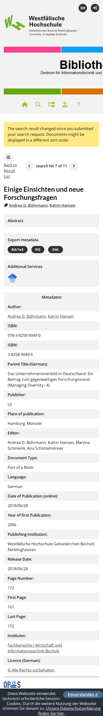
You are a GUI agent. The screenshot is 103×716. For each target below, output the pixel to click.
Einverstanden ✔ (83, 694)
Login (95, 8)
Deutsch (83, 8)
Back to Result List (10, 170)
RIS (37, 249)
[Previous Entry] (29, 166)
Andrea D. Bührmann (28, 205)
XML (55, 249)
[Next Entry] (74, 166)
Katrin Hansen (62, 205)
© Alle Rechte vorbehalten (31, 670)
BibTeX (17, 249)
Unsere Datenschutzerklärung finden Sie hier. (69, 711)
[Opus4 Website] (12, 686)
